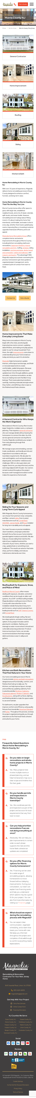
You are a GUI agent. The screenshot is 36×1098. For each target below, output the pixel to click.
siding (17, 518)
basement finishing (17, 245)
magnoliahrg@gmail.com (19, 994)
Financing (22, 903)
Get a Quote (23, 4)
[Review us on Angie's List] (6, 1053)
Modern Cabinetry (23, 693)
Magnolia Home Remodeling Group (14, 236)
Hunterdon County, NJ (25, 1030)
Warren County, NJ (25, 1025)
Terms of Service (18, 1092)
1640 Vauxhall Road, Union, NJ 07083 (18, 985)
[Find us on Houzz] (18, 1066)
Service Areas (12, 28)
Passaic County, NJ (10, 1025)
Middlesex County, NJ (25, 1022)
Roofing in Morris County (11, 591)
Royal (25, 523)
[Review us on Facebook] (11, 1053)
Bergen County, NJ (10, 1030)
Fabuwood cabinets (9, 693)
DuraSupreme (7, 696)
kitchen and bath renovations (23, 679)
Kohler (7, 712)
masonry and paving (9, 255)
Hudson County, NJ (10, 1027)
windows (26, 248)
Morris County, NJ (10, 1022)
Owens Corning (27, 611)
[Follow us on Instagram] (23, 1043)
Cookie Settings (18, 1081)
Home (4, 28)
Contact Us (11, 298)
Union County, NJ (25, 1027)
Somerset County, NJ (10, 1033)
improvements (18, 352)
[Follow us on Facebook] (8, 1043)
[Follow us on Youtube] (27, 1043)
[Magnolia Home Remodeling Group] (7, 4)
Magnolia (5, 361)
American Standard (26, 709)
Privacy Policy (18, 1088)
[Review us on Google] (15, 1053)
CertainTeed (22, 521)
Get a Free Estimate (19, 1003)
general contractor (26, 430)
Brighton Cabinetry (22, 691)
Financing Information (19, 1010)
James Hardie (14, 523)
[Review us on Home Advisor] (20, 1053)
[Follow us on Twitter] (13, 1043)
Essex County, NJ (10, 1019)
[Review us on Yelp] (30, 1053)
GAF (19, 611)
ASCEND (5, 523)
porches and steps (16, 250)
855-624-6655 (19, 990)
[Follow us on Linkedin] (18, 1043)
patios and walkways (21, 253)
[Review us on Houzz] (25, 1053)
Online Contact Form (19, 1007)
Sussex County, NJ (25, 1019)
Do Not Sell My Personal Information (18, 1085)
